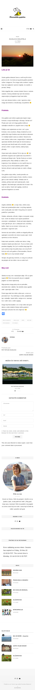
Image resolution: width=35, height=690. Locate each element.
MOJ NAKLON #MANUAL (20, 590)
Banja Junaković (22, 132)
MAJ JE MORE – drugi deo (20, 636)
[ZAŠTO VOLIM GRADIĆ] (6, 648)
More (23, 320)
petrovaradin (6, 323)
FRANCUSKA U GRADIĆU (20, 580)
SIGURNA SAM (17, 570)
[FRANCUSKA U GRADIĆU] (6, 582)
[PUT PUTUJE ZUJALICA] (17, 374)
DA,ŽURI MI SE (17, 600)
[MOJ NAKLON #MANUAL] (6, 592)
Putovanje (15, 323)
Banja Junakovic (7, 320)
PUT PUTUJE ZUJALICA (17, 386)
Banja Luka (16, 320)
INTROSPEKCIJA (18, 609)
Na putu (17, 36)
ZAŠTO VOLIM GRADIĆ (20, 646)
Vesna (18, 41)
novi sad (29, 320)
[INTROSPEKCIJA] (6, 612)
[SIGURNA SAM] (6, 572)
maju (26, 125)
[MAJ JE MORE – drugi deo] (6, 638)
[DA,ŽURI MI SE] (6, 602)
